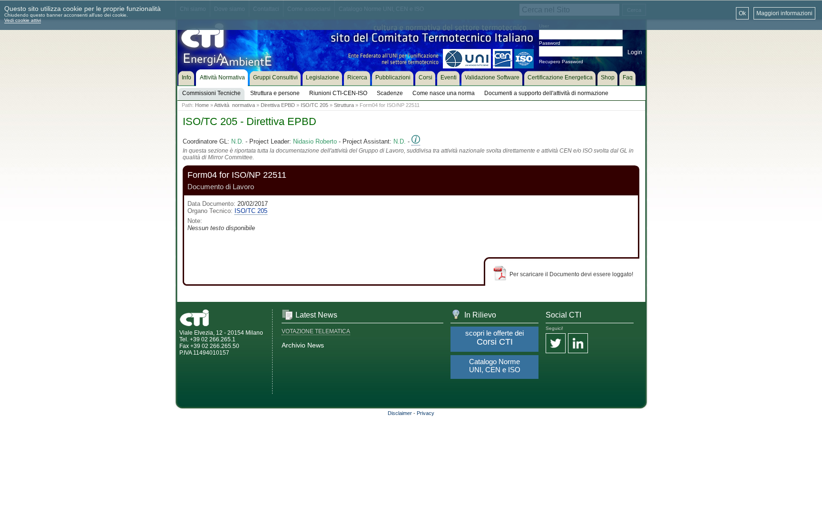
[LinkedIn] (578, 344)
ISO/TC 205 (314, 105)
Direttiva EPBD (278, 105)
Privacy (425, 413)
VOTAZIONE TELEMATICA (316, 331)
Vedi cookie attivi (22, 20)
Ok (742, 13)
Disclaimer (400, 413)
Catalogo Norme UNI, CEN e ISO (494, 365)
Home (202, 105)
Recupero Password (561, 61)
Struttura (344, 105)
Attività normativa (234, 105)
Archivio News (303, 345)
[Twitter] (556, 344)
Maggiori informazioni (784, 13)
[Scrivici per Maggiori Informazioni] (415, 141)
